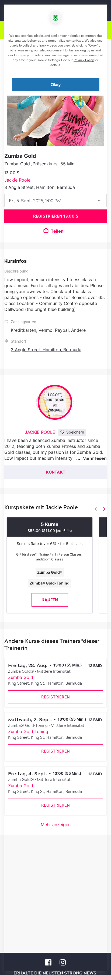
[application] (55, 487)
